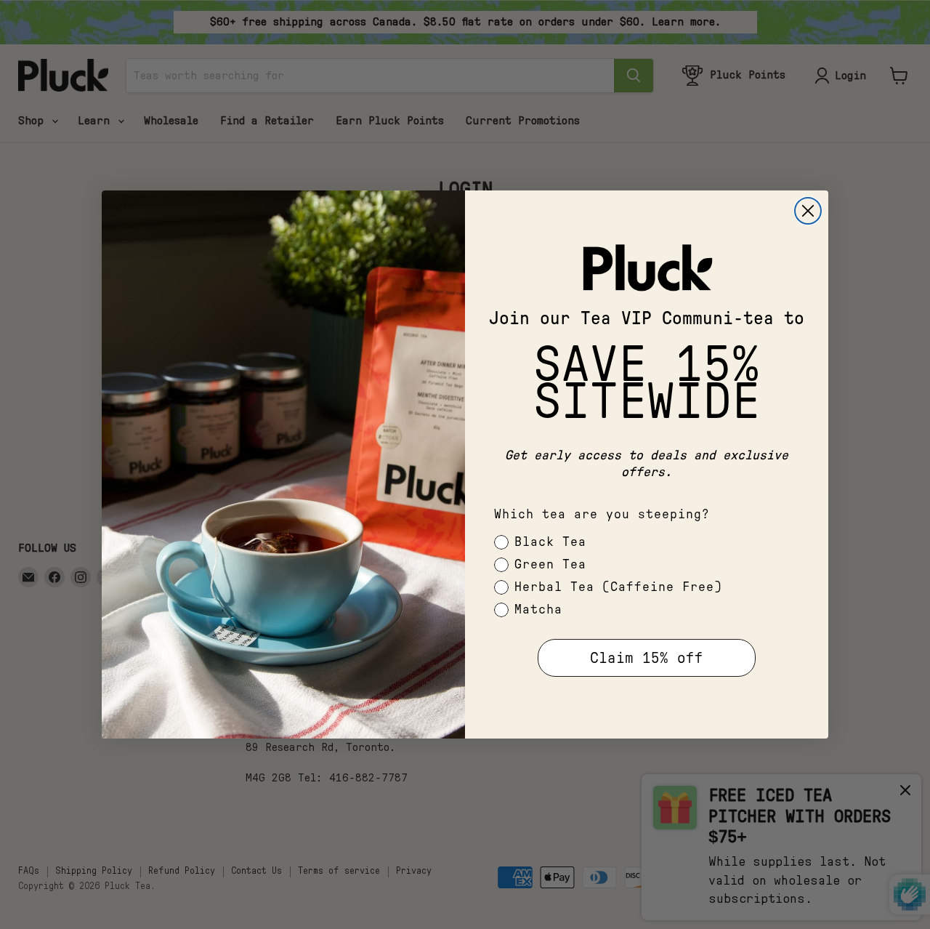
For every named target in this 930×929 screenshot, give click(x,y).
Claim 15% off (646, 658)
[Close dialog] (808, 211)
